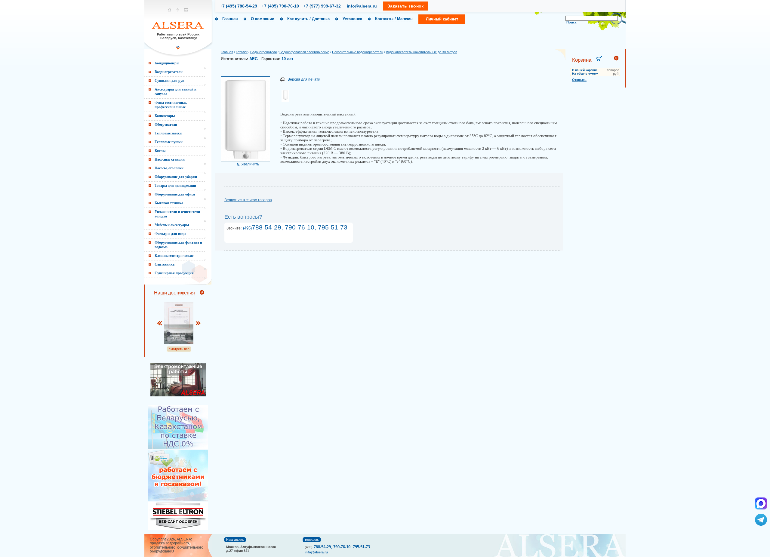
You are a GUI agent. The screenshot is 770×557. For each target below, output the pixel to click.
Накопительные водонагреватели (357, 52)
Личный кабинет (442, 19)
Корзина (581, 60)
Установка (352, 19)
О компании (262, 19)
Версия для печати (304, 79)
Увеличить (250, 164)
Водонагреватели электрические (304, 52)
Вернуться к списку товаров (248, 200)
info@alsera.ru (362, 6)
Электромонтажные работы (178, 369)
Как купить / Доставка (308, 19)
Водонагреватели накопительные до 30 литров (421, 52)
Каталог (242, 52)
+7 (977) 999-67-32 (322, 6)
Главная (230, 19)
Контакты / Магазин (394, 19)
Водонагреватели (263, 52)
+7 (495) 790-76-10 (280, 6)
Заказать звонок (405, 6)
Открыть (579, 80)
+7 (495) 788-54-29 (238, 6)
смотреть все (179, 349)
